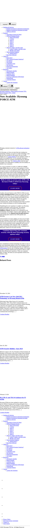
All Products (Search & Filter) (14, 34)
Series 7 (12, 43)
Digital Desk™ (13, 53)
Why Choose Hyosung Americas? (15, 59)
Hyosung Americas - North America (9, 91)
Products (5, 33)
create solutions (12, 156)
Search (18, 88)
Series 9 (12, 46)
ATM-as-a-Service (11, 31)
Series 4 (12, 40)
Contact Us (6, 522)
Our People (9, 62)
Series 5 (12, 41)
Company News (10, 73)
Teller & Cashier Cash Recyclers (14, 47)
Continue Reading (4, 314)
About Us (5, 56)
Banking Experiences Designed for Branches (17, 28)
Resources (5, 69)
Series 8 (12, 44)
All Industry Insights (11, 71)
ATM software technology (22, 148)
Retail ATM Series (14, 37)
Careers (5, 81)
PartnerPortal (9, 78)
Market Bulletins (10, 75)
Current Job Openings (12, 82)
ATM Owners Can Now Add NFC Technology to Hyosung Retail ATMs (12, 297)
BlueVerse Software (11, 55)
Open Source (6, 523)
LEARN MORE (15, 188)
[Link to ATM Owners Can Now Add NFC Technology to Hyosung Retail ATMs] (15, 278)
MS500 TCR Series (15, 50)
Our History (9, 60)
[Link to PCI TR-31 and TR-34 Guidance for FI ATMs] (15, 379)
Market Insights (10, 72)
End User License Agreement (10, 520)
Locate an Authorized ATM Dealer (15, 76)
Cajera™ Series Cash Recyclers (18, 49)
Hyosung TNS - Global (9, 92)
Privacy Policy (7, 519)
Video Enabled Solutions (12, 52)
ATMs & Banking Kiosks (12, 36)
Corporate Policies (11, 79)
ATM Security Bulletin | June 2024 (11, 349)
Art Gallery (9, 68)
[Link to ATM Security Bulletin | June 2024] (15, 330)
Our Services (9, 65)
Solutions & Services (8, 27)
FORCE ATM (16, 161)
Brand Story (9, 57)
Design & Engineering (12, 66)
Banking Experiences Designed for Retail (16, 30)
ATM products (3, 248)
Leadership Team (10, 63)
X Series (12, 39)
